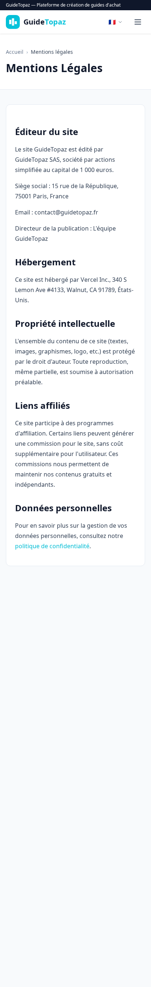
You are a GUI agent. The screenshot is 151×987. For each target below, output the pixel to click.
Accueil (14, 51)
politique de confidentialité (52, 546)
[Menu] (137, 22)
